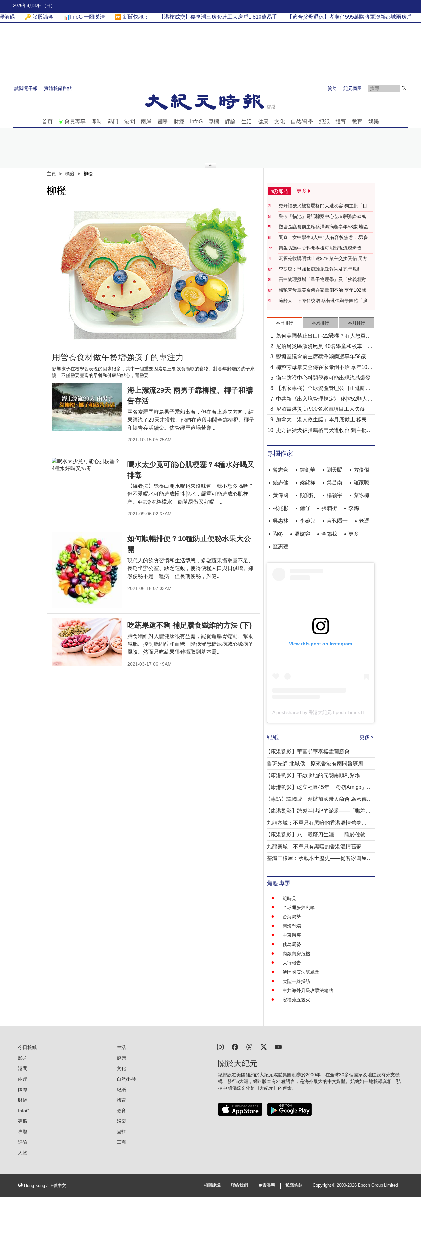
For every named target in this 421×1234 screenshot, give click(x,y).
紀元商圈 (352, 88)
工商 (121, 1142)
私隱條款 (294, 1185)
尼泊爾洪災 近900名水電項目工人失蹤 (320, 409)
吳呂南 (334, 482)
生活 (246, 121)
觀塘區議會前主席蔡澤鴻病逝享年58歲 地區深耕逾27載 (326, 227)
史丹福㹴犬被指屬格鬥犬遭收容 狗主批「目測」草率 (323, 206)
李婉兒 (307, 521)
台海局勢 (292, 916)
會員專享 (75, 121)
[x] (264, 1046)
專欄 (214, 121)
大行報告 (292, 962)
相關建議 (212, 1185)
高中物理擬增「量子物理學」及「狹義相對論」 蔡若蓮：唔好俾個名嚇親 (322, 280)
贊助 (332, 88)
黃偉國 (280, 495)
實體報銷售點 (58, 88)
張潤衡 (329, 508)
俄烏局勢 (292, 944)
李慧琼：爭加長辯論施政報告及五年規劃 (320, 269)
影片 (22, 1058)
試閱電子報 (25, 88)
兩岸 (146, 121)
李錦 (353, 508)
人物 (22, 1152)
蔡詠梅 (361, 495)
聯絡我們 (239, 1185)
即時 (96, 121)
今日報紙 (27, 1047)
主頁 (51, 173)
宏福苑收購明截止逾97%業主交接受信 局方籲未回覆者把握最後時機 (325, 259)
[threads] (249, 1046)
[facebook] (235, 1046)
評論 (230, 121)
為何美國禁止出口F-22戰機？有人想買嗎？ (321, 336)
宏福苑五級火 (296, 999)
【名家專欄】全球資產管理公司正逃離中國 (323, 388)
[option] (153, 274)
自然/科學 (302, 121)
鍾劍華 (307, 470)
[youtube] (278, 1046)
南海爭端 (292, 926)
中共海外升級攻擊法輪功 (308, 990)
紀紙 (324, 121)
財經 (179, 121)
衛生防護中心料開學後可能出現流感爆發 (320, 247)
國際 (162, 121)
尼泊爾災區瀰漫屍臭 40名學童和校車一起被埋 (324, 346)
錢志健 (280, 482)
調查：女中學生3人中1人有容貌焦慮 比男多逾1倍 (326, 238)
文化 (279, 121)
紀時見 (289, 898)
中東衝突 (292, 935)
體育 (340, 121)
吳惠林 (280, 521)
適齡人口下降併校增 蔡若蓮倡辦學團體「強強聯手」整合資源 (325, 301)
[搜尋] (404, 88)
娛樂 (373, 121)
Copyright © (325, 1185)
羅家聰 (361, 482)
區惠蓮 (280, 546)
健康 (263, 121)
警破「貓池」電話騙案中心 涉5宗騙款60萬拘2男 (326, 217)
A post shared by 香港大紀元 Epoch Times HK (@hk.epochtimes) (339, 712)
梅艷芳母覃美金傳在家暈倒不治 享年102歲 (322, 290)
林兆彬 (280, 508)
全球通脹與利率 (299, 907)
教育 (357, 121)
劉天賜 (334, 470)
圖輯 (121, 1131)
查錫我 (329, 534)
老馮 (364, 521)
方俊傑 (361, 470)
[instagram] (220, 1046)
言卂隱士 (337, 521)
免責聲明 (266, 1185)
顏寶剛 (307, 495)
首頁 (47, 121)
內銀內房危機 (296, 953)
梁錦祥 (307, 482)
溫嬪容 (302, 534)
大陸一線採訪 (296, 981)
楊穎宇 (334, 495)
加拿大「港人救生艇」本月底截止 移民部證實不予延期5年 (324, 420)
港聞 (129, 121)
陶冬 (278, 534)
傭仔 (305, 508)
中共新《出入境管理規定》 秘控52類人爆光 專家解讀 (324, 399)
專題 (22, 1131)
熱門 (113, 121)
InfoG (196, 121)
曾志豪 (280, 470)
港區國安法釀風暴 (301, 972)
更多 (353, 534)
